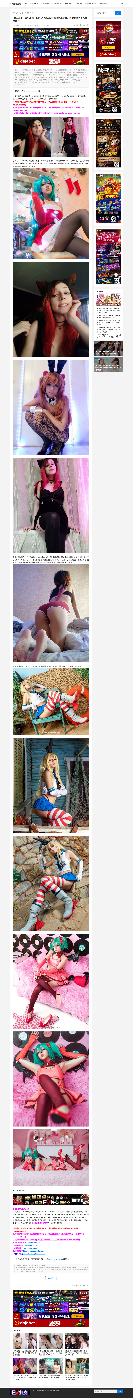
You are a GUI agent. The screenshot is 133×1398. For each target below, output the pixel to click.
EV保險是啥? (103, 3)
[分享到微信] (80, 25)
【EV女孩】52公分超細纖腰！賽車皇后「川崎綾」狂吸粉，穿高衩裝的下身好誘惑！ (25, 1353)
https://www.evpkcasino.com (33, 1251)
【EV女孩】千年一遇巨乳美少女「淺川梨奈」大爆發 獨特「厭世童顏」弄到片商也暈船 (76, 1378)
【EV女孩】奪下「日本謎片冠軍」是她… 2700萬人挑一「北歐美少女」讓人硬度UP (25, 1378)
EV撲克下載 (68, 3)
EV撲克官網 (15, 4)
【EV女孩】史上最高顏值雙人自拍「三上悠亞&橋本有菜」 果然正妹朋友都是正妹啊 (76, 1353)
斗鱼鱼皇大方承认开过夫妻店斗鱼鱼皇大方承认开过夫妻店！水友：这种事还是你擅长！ (108, 330)
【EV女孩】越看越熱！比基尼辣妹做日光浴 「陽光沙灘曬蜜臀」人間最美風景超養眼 (108, 310)
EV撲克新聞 (34, 3)
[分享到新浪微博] (77, 25)
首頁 (25, 3)
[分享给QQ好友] (84, 25)
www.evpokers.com (55, 1259)
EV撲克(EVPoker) (21, 25)
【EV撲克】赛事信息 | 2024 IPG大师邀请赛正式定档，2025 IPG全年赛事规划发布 (109, 322)
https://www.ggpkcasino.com (34, 1254)
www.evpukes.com (30, 1248)
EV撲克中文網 (40, 1390)
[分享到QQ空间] (87, 25)
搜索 (117, 13)
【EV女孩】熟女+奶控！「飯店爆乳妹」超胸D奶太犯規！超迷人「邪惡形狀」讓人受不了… (50, 1353)
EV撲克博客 (55, 1390)
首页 (21, 13)
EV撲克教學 (45, 3)
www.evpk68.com (32, 91)
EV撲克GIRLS (29, 13)
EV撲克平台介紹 (90, 3)
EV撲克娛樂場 (56, 3)
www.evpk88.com (34, 1242)
